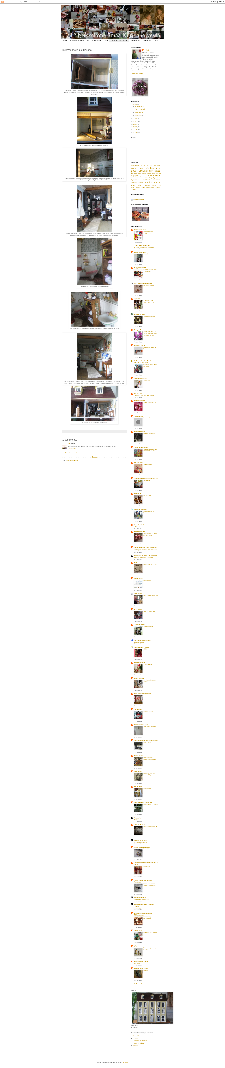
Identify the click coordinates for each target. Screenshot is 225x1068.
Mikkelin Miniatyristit (140, 840)
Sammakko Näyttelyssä (150, 932)
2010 (135, 127)
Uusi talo (145, 254)
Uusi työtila (146, 380)
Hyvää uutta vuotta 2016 (150, 564)
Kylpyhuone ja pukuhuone (119, 40)
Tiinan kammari (139, 416)
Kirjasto (149, 173)
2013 (135, 118)
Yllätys (133, 189)
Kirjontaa (158, 173)
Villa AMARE (138, 787)
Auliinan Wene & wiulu (141, 968)
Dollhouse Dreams (140, 984)
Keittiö (106, 40)
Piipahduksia (138, 771)
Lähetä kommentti (71, 453)
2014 (135, 104)
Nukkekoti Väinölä (140, 230)
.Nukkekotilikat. (139, 525)
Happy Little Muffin (140, 268)
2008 (135, 132)
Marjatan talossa (139, 401)
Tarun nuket (138, 594)
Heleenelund (138, 609)
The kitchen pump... (149, 316)
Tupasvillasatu (138, 578)
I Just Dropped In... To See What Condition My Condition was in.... (150, 333)
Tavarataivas (156, 180)
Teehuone (134, 182)
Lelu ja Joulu (138, 930)
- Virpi (147, 50)
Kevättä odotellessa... (149, 433)
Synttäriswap (135, 180)
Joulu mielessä (147, 664)
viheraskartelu (150, 187)
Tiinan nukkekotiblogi (141, 447)
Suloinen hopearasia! (149, 611)
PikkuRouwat (138, 756)
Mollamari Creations (140, 509)
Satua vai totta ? (139, 825)
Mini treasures (138, 394)
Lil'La (135, 946)
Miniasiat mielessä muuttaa (141, 899)
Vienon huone (135, 40)
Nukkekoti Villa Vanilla (141, 725)
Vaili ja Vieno (96, 40)
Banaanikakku (147, 418)
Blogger (125, 1062)
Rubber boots (147, 742)
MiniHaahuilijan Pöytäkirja (142, 694)
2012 (135, 121)
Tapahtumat (146, 180)
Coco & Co (136, 1036)
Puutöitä (144, 178)
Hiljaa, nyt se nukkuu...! (150, 826)
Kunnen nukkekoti (140, 252)
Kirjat (153, 173)
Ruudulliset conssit (139, 642)
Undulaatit (147, 185)
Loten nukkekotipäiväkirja (142, 640)
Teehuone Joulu (142, 182)
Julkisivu (134, 173)
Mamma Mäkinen (139, 663)
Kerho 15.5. (137, 526)
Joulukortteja (147, 580)
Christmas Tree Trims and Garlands (144, 395)
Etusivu (64, 40)
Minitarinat (137, 494)
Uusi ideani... (137, 963)
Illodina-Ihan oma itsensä (142, 847)
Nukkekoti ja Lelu (138, 1043)
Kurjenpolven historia (77, 40)
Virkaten (157, 187)
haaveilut (149, 165)
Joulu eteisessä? (140, 109)
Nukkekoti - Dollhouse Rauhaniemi (145, 556)
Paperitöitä (146, 849)
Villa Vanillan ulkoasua (149, 726)
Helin (135, 563)
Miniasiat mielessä (140, 897)
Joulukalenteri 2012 (150, 171)
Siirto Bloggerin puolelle (140, 842)
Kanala (156, 40)
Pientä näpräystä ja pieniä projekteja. (146, 478)
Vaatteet (154, 185)
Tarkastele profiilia (137, 73)
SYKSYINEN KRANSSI (149, 402)
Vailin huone (147, 40)
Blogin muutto (137, 908)
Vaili (159, 185)
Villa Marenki (138, 709)
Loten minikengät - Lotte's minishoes (146, 740)
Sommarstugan (147, 464)
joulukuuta (138, 106)
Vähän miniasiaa (148, 626)
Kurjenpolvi (135, 176)
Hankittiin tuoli (147, 788)
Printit (132, 178)
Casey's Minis (138, 330)
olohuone (144, 175)
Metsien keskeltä (139, 432)
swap (159, 178)
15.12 (145, 649)
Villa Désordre (138, 463)
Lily (140, 175)
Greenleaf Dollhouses (140, 1041)
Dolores (135, 1038)
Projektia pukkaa (148, 711)
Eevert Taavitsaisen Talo (142, 245)
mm (69, 443)
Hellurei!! (145, 970)
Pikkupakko (138, 818)
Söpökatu (137, 299)
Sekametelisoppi (139, 625)
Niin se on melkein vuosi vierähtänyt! (144, 247)
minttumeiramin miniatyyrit (143, 802)
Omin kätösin (154, 175)
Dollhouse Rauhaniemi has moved (143, 557)
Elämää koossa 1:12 (140, 378)
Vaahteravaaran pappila (142, 647)
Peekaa (135, 1045)
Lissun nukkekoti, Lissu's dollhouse (145, 547)
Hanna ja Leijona (139, 345)
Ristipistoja (152, 178)
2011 (135, 124)
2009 (135, 129)
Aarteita (135, 165)
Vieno (133, 187)
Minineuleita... (147, 866)
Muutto (136, 819)
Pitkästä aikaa (147, 495)
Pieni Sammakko (139, 532)
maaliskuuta (139, 112)
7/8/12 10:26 (72, 449)
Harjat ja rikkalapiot (148, 285)
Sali (88, 40)
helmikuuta (138, 115)
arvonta (143, 165)
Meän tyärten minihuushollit (143, 283)
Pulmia (137, 178)
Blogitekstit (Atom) (72, 460)
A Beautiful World (139, 314)
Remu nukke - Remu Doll (150, 595)
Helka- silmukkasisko (141, 961)
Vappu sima (146, 480)
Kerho (144, 173)
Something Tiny (139, 678)
